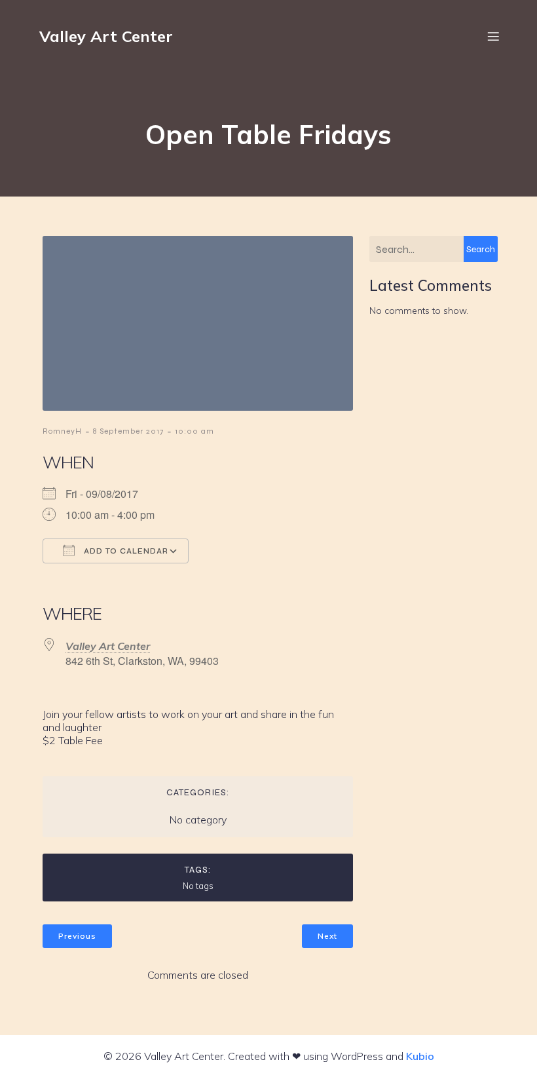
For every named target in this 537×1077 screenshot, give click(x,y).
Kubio (420, 1056)
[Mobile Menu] (493, 36)
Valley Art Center (107, 645)
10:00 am (194, 431)
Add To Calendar (124, 551)
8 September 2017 (128, 431)
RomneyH (62, 431)
